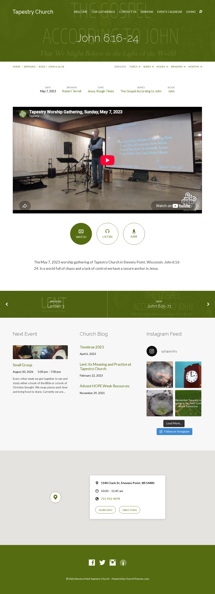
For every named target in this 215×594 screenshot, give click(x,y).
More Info (105, 510)
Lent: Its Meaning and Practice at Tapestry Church (105, 366)
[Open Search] (200, 11)
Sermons (146, 12)
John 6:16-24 (56, 66)
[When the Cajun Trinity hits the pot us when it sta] (160, 403)
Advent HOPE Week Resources (105, 386)
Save (134, 236)
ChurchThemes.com (137, 578)
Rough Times (105, 91)
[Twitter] (102, 563)
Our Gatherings (103, 12)
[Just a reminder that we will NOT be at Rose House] (188, 403)
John (171, 91)
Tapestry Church (32, 12)
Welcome (80, 12)
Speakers (177, 66)
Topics (133, 66)
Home (16, 66)
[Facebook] (92, 563)
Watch (81, 237)
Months (193, 66)
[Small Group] (40, 356)
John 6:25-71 (159, 306)
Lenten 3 (55, 306)
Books (161, 66)
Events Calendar (169, 12)
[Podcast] (123, 563)
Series (147, 66)
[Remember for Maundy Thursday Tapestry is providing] (160, 374)
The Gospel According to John (140, 91)
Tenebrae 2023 (92, 347)
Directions (130, 510)
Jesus (41, 66)
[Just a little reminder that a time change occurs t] (188, 374)
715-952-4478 (110, 498)
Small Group (22, 365)
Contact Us (127, 12)
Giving (191, 12)
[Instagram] (113, 563)
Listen (107, 236)
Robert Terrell (71, 91)
